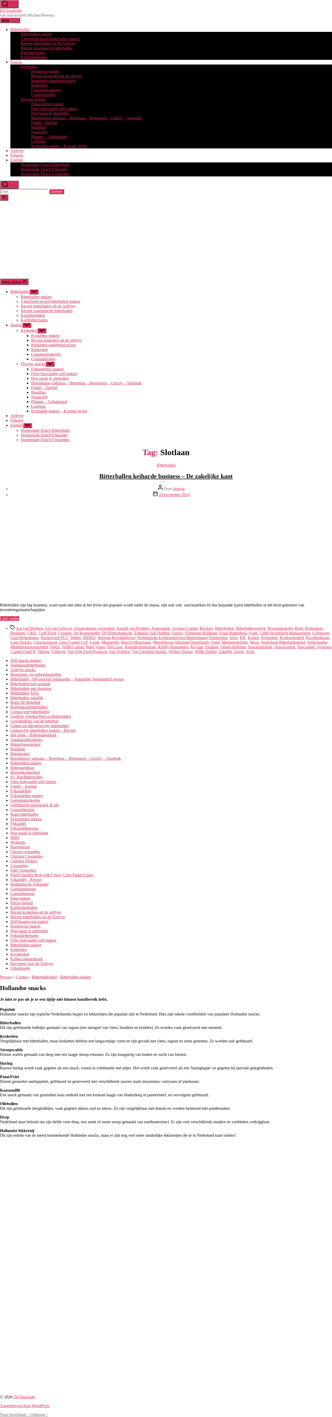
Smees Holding (233, 647)
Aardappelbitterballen (28, 665)
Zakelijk (225, 651)
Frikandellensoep (24, 828)
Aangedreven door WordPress (24, 1406)
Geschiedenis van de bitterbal (34, 721)
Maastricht (110, 642)
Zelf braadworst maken (29, 921)
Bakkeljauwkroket (25, 744)
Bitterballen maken (36, 34)
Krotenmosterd (292, 637)
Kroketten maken (45, 71)
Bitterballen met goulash (30, 684)
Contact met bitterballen (29, 712)
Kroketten (29, 67)
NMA (55, 647)
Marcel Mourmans (136, 642)
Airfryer (17, 150)
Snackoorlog (284, 647)
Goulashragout (22, 893)
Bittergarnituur (22, 767)
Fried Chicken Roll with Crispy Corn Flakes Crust (51, 875)
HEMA (89, 637)
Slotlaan (211, 647)
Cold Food (47, 633)
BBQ (14, 837)
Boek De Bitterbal (25, 702)
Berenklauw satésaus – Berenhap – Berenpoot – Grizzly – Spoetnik (86, 118)
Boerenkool (20, 847)
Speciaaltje (306, 647)
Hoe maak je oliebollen (50, 113)
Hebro (76, 637)
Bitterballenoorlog (251, 628)
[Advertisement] (166, 239)
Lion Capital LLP (73, 642)
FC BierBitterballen (26, 777)
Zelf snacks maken (25, 660)
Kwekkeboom (317, 637)
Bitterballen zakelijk (26, 698)
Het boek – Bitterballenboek (33, 735)
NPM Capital (73, 647)
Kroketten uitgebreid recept (53, 80)
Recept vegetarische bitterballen (47, 48)
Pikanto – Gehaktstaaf (49, 136)
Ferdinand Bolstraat (201, 633)
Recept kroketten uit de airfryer (56, 76)
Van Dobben (119, 651)
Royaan (196, 647)
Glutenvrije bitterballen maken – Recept (42, 730)
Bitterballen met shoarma (30, 688)
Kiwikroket (19, 954)
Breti (299, 628)
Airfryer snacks (23, 670)
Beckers (206, 628)
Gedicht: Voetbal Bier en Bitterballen (40, 716)
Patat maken (20, 898)
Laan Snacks (20, 642)
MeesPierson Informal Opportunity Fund (186, 642)
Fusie (253, 633)
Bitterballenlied (44, 977)
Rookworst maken (25, 926)
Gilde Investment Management (285, 633)
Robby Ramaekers (173, 647)
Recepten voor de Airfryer (31, 963)
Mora (254, 642)
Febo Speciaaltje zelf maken (54, 108)
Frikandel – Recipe (26, 879)
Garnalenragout (23, 889)
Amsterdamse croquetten (94, 628)
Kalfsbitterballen (34, 57)
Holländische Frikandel (29, 884)
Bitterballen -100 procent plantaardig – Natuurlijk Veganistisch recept (66, 679)
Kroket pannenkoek (26, 959)
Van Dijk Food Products (87, 651)
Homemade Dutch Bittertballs (45, 164)
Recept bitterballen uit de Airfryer (48, 43)
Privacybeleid (21, 903)
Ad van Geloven (58, 628)
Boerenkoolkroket (25, 772)
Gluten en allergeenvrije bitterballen (39, 726)
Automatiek (160, 628)
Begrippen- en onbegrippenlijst (35, 674)
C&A (31, 633)
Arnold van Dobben (132, 628)
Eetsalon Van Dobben (152, 633)
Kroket (253, 637)
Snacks (16, 62)
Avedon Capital (185, 628)
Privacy (6, 977)
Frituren (16, 155)
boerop (179, 488)
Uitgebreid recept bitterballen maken (50, 39)
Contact (22, 977)
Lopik (95, 642)
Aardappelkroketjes (26, 740)
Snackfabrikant (260, 647)
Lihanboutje (20, 968)
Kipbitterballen (33, 53)
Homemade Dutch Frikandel (44, 169)
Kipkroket (39, 85)
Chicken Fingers (23, 861)
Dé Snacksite (11, 10)
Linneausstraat (45, 642)
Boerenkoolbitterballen (29, 707)
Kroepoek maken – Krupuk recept (59, 146)
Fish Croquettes (23, 870)
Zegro (239, 651)
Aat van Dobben (29, 628)
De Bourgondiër (86, 633)
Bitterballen (19, 29)
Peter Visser (95, 647)
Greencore (320, 633)
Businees (17, 633)
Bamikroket (20, 754)
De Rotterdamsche (117, 633)
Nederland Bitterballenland (283, 642)
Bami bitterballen (24, 814)
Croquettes (19, 865)
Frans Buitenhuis (233, 633)
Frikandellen (20, 791)
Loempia (38, 141)
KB (243, 637)
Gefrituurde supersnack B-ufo (34, 805)
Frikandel (18, 823)
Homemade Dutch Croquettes (45, 174)
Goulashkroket (43, 94)
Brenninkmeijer (280, 628)
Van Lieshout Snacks (149, 651)
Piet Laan (115, 647)
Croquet (64, 633)
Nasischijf (39, 132)
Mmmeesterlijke (235, 642)
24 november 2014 (174, 494)
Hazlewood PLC (54, 637)
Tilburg (43, 651)
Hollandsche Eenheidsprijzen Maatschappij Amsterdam (182, 637)
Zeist (250, 651)
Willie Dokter (206, 651)
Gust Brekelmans (24, 637)
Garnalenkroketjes (46, 90)
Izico (234, 637)
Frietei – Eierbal (44, 122)
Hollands (17, 842)
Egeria (177, 633)
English (16, 160)
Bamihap (38, 127)
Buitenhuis (314, 628)
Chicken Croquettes (26, 856)
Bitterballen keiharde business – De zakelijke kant (166, 476)
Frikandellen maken (47, 104)
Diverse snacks (33, 99)
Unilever (58, 651)
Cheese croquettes (25, 851)
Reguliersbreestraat (140, 647)
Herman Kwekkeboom (116, 637)
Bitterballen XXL (24, 693)
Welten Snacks (181, 651)
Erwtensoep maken (26, 819)
